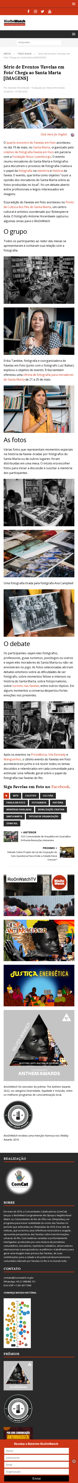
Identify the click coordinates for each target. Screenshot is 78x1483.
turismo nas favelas (25, 686)
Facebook (60, 786)
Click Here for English (54, 134)
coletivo (30, 795)
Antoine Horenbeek (19, 87)
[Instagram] (35, 11)
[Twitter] (42, 11)
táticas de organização (43, 816)
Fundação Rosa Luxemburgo (31, 157)
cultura (48, 795)
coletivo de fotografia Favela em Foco (29, 152)
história (57, 171)
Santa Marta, (42, 147)
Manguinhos (12, 759)
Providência (39, 755)
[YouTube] (49, 11)
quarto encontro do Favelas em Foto (31, 143)
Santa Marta (14, 816)
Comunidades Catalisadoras (40, 1211)
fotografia (25, 171)
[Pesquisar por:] (39, 42)
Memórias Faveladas (18, 809)
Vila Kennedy (57, 755)
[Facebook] (28, 11)
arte (16, 795)
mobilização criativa (51, 809)
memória (43, 171)
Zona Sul (12, 823)
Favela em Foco (15, 802)
